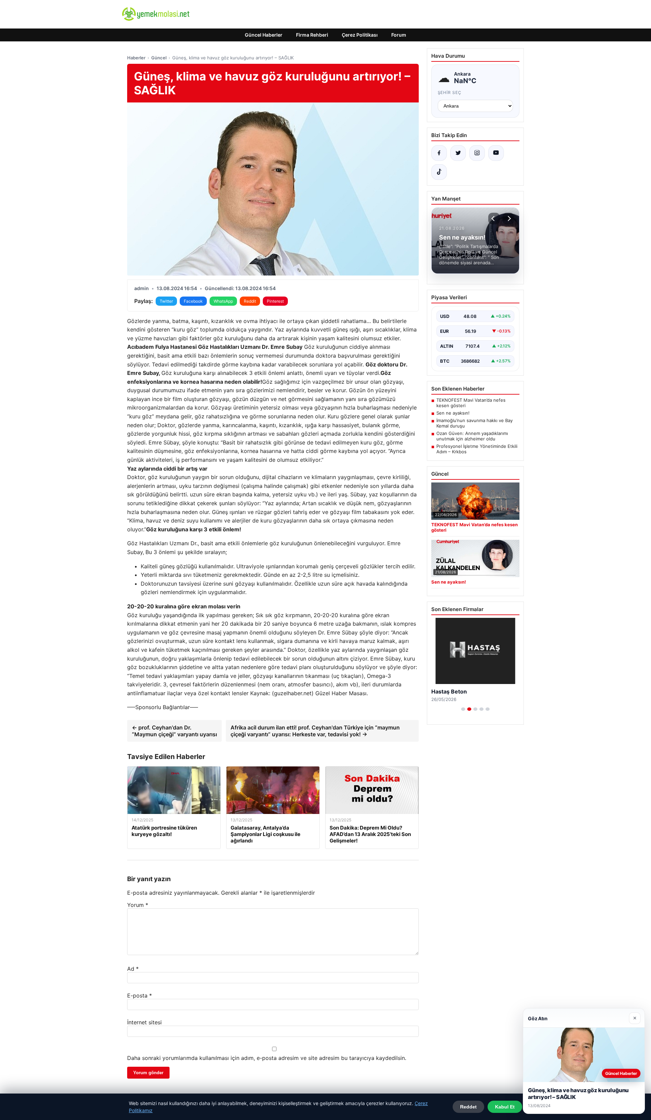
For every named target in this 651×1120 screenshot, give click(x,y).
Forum (398, 35)
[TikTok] (439, 172)
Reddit (250, 301)
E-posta (139, 995)
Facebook (193, 301)
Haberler (136, 57)
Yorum (137, 904)
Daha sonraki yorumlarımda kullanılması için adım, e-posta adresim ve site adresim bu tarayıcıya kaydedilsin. (266, 1058)
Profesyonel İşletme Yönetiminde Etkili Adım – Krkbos (476, 448)
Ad (133, 968)
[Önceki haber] (494, 218)
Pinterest (275, 301)
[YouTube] (496, 153)
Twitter (166, 301)
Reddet (468, 1106)
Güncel (158, 57)
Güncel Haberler (263, 35)
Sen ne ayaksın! (453, 413)
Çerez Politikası (360, 35)
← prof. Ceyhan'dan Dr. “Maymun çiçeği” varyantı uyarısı (174, 731)
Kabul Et (505, 1106)
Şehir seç (450, 92)
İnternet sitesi (144, 1022)
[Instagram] (477, 153)
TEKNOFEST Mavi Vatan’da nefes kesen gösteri (471, 402)
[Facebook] (439, 153)
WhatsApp (223, 301)
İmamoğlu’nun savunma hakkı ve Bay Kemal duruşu (474, 423)
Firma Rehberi (312, 35)
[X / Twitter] (458, 153)
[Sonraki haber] (508, 218)
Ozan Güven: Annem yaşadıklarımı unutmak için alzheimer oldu (472, 436)
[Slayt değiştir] (463, 709)
